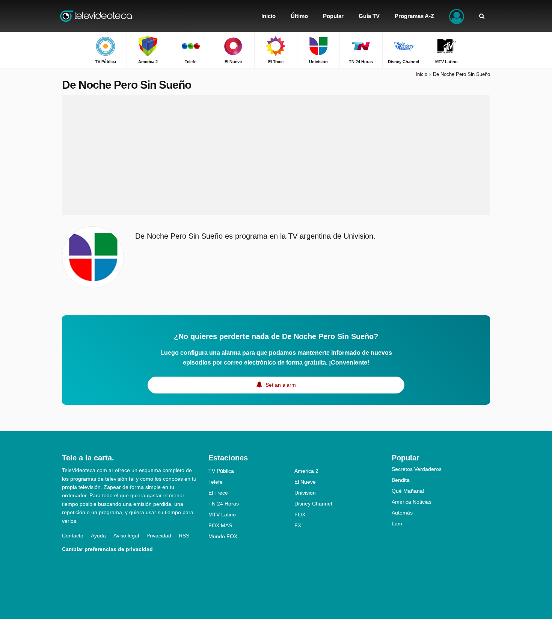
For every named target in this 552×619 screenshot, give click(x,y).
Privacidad (158, 536)
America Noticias (411, 502)
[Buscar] (482, 16)
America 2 (306, 471)
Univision (305, 493)
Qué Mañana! (408, 491)
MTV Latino (222, 515)
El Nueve (305, 482)
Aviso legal (126, 536)
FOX (299, 515)
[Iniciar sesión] (457, 16)
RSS (184, 536)
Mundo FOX (222, 536)
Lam (397, 524)
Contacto (72, 536)
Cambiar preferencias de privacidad (107, 549)
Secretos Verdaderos (417, 469)
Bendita (401, 480)
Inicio (421, 74)
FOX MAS (220, 525)
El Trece (218, 493)
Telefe (215, 482)
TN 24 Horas (223, 504)
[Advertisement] (276, 154)
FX (297, 525)
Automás (402, 513)
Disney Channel (313, 504)
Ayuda (98, 536)
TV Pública (221, 471)
